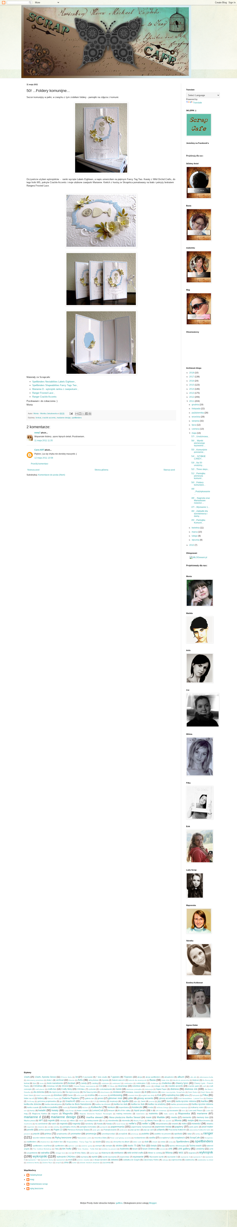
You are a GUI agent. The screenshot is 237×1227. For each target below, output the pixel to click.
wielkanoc (119, 1153)
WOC (181, 1153)
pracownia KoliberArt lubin (200, 1130)
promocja (91, 1133)
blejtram (195, 1080)
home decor (85, 1101)
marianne (202, 1113)
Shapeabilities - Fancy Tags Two (79, 1142)
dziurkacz (58, 1095)
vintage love (60, 1153)
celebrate (105, 1083)
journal (151, 1101)
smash (155, 1142)
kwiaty (55, 1110)
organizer (30, 1127)
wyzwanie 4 (185, 1157)
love (183, 1110)
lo (151, 1110)
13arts (27, 1077)
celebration (128, 1083)
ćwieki (118, 1089)
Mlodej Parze (138, 1121)
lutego (195, 536)
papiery (179, 1126)
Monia (178, 1120)
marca (195, 532)
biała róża (165, 1080)
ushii (211, 1149)
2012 (192, 397)
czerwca (196, 429)
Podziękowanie (110, 1130)
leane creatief (82, 1110)
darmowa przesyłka (134, 1089)
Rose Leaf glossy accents (120, 1138)
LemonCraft (97, 1110)
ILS (94, 1101)
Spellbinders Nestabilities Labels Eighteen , (54, 381)
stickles (119, 1145)
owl (49, 1127)
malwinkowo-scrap (39, 1184)
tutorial (162, 1149)
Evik (159, 1095)
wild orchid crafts (135, 1153)
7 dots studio (101, 1077)
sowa (163, 1142)
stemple (108, 1146)
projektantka (62, 1134)
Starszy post (169, 470)
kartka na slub (120, 1104)
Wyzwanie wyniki (156, 1157)
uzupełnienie (32, 1153)
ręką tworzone (36, 1188)
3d (76, 1077)
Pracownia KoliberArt (177, 1130)
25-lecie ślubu (66, 1077)
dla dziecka (38, 1092)
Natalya (109, 1124)
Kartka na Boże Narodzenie (78, 1104)
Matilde (161, 1117)
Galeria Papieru (70, 1098)
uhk (170, 1148)
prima (48, 1133)
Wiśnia (169, 1152)
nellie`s (146, 1123)
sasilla (152, 1137)
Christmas (38, 1086)
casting (95, 1083)
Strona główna (101, 470)
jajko (135, 1101)
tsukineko (124, 1149)
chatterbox (167, 1083)
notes (184, 1123)
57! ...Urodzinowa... (200, 436)
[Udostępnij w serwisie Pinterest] (90, 413)
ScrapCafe (195, 1137)
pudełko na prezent (162, 1134)
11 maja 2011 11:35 (43, 440)
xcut (70, 1159)
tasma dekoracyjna (178, 1146)
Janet (143, 1101)
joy (159, 1101)
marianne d (32, 1117)
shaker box (58, 1142)
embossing (116, 1095)
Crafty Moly (66, 1089)
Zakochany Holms (151, 1160)
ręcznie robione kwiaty (42, 1138)
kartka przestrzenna (179, 1104)
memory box (202, 1117)
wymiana (84, 1157)
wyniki (95, 1157)
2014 (192, 389)
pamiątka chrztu (69, 1127)
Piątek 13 (58, 1129)
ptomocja (134, 1134)
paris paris (193, 1127)
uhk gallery (184, 1148)
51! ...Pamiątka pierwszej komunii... (198, 476)
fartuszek (196, 1095)
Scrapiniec (209, 1138)
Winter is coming (155, 1153)
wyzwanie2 (60, 1160)
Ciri (100, 1086)
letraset (111, 1110)
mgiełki (51, 1120)
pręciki (36, 1133)
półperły (161, 1129)
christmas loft (52, 1086)
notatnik (174, 1124)
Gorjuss (209, 1098)
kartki (65, 1107)
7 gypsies (115, 1077)
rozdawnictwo (140, 1138)
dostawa (117, 1092)
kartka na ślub (138, 1104)
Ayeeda (105, 1080)
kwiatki (42, 1110)
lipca (194, 425)
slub (147, 1141)
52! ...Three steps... (200, 469)
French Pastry (53, 1098)
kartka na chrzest (102, 1104)
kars (169, 1101)
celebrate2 (116, 1083)
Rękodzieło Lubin (84, 1138)
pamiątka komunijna (88, 1127)
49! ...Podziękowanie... (200, 491)
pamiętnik (104, 1127)
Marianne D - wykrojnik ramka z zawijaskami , (55, 389)
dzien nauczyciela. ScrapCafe (173, 1092)
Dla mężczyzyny (72, 1092)
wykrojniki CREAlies (66, 1157)
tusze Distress (149, 1149)
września (196, 417)
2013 (192, 393)
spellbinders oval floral (42, 1146)
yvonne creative (83, 1160)
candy (84, 1083)
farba (186, 1095)
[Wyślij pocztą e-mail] (76, 413)
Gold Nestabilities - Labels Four (190, 1098)
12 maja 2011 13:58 (43, 458)
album (180, 1076)
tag (163, 1145)
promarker (76, 1133)
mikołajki (63, 1121)
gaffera (119, 1203)
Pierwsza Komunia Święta (78, 1130)
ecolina (91, 1095)
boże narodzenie (55, 1083)
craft (204, 1086)
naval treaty (120, 1124)
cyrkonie (92, 1089)
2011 (192, 401)
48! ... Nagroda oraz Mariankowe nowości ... (200, 500)
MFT (41, 1120)
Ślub (143, 1145)
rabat (189, 1134)
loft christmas (161, 1110)
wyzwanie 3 (172, 1157)
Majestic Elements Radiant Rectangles (96, 1114)
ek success (102, 1095)
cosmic (148, 1086)
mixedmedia (113, 1120)
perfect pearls (44, 1130)
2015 (192, 385)
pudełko (145, 1133)
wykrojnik (206, 1152)
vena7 (37, 432)
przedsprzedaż (108, 1134)
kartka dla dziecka (32, 1104)
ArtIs (80, 1080)
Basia (153, 1080)
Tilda (57, 1149)
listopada (196, 408)
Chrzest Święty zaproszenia (84, 1086)
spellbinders (77, 418)
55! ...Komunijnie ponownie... (199, 450)
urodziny (200, 1149)
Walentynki (106, 1153)
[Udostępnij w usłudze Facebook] (86, 413)
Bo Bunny (206, 1080)
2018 (192, 372)
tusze (135, 1149)
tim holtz (66, 1148)
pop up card (148, 1130)
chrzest (65, 1086)
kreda (150, 1107)
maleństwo (140, 1114)
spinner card (73, 1146)
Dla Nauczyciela (90, 1092)
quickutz (178, 1133)
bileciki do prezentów (181, 1080)
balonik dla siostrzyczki (137, 1080)
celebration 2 (141, 1083)
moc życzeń (167, 1121)
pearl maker (207, 1127)
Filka (205, 1095)
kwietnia (196, 528)
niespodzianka (162, 1124)
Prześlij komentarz (39, 464)
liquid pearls (140, 1110)
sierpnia (196, 421)
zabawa (114, 1159)
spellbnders (60, 1146)
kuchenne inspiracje (180, 1107)
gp (61, 1101)
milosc (72, 1120)
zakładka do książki (131, 1160)
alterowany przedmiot (35, 1080)
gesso (100, 1098)
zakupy (165, 1160)
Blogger (152, 1203)
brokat (38, 418)
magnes (54, 1114)
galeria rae (89, 1098)
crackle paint (193, 1086)
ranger (208, 1133)
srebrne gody (86, 1146)
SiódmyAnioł (36, 1175)
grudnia (196, 404)
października (198, 413)
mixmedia (126, 1120)
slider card (137, 1142)
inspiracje (114, 1101)
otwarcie (41, 1127)
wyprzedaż (124, 1157)
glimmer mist (115, 1098)
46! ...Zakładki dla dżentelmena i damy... (199, 513)
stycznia (196, 540)
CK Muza (111, 1086)
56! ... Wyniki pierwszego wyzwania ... (198, 443)
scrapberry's (165, 1138)
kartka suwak (33, 1107)
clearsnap (122, 1086)
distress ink (191, 1089)
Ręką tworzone (63, 1137)
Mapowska (184, 1113)
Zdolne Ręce (47, 1163)
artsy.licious (94, 1080)
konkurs (111, 1107)
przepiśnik (123, 1134)
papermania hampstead (141, 1127)
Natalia (100, 1124)
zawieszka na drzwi (205, 1160)
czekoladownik (105, 1089)
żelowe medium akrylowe (90, 1163)
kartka (204, 1101)
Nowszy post (33, 470)
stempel (98, 1146)
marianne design (64, 418)
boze (42, 1083)
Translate (197, 102)
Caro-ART (39, 450)
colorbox (136, 1086)
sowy (171, 1142)
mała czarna (169, 1114)
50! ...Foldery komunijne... (198, 483)
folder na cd (29, 1098)
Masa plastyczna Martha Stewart (125, 1117)
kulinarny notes (197, 1107)
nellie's (132, 1123)
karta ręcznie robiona (186, 1101)
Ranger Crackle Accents (44, 396)
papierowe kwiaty (163, 1127)
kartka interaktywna (53, 1104)
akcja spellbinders (153, 1077)
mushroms (28, 1124)
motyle (191, 1120)
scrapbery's (179, 1137)
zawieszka (189, 1160)
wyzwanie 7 (32, 1160)
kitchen (85, 1107)
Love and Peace (195, 1110)
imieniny (102, 1101)
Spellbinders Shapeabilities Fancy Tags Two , (55, 385)
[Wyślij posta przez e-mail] (71, 413)
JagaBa (125, 1101)
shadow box (45, 1142)
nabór (53, 1124)
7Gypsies (128, 1077)
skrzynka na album (121, 1142)
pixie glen (96, 1130)
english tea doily (147, 1095)
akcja (139, 1077)
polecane (123, 1130)
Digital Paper (161, 1089)
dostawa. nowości (133, 1092)
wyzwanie (138, 1156)
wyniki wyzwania (109, 1157)
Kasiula (73, 1107)
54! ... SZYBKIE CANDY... (198, 457)
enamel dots (133, 1095)
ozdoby (56, 1127)
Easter (70, 1095)
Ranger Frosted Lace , (43, 393)
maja (194, 433)
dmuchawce (105, 1092)
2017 (192, 376)
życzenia (106, 1162)
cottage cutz (159, 1086)
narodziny (89, 1124)
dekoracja (149, 1089)
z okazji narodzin (100, 1160)
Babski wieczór (118, 1080)
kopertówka (124, 1107)
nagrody (76, 1123)
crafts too (52, 1089)
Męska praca (29, 1120)
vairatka (45, 1152)
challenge (154, 1083)
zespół (58, 1163)
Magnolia (68, 1113)
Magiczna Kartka (39, 1114)
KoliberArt (96, 1107)
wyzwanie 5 (197, 1157)
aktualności (169, 1077)
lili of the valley (124, 1110)
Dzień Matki (28, 1095)
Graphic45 (70, 1101)
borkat (26, 1083)
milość (81, 1121)
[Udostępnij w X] (83, 413)
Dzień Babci (193, 1092)
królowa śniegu (163, 1107)
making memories (124, 1114)
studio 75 (132, 1145)
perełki (30, 1129)
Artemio (72, 1080)
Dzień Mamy (205, 1092)
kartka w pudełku (50, 1107)
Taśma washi (195, 1145)
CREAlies (81, 1089)
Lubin (208, 1110)
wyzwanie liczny (47, 1160)
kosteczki (137, 1107)
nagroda (64, 1123)
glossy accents (145, 1098)
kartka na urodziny (157, 1104)
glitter (130, 1098)
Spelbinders (182, 1141)
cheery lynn (181, 1083)
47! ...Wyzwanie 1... (200, 507)
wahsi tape (94, 1153)
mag (26, 1114)
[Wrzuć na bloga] (80, 413)
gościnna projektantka (46, 1101)
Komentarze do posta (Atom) (51, 475)
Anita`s (50, 1080)
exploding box (173, 1095)
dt (145, 1092)
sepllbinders (32, 1142)
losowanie (174, 1110)
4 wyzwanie (87, 1077)
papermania (117, 1126)
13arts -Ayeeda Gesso (45, 1077)
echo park (80, 1095)
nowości (196, 1123)
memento (186, 1117)
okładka (209, 1124)
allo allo (193, 1077)
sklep (108, 1142)
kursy (32, 1110)
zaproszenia (176, 1160)
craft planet (39, 1089)
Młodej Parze (152, 1120)
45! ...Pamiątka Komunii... (198, 521)
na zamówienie (41, 1124)
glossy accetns (166, 1098)
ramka (197, 1134)
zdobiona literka (33, 1163)
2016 (192, 381)
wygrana (192, 1153)
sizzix (98, 1141)
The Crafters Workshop (42, 1149)
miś (103, 1121)
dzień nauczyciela (43, 1095)
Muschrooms (204, 1120)
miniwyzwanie (93, 1120)
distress (174, 1089)
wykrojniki (40, 1156)
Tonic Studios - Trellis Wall (87, 1149)
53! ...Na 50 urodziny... (197, 463)
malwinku (153, 1113)
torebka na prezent (109, 1149)
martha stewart (94, 1117)
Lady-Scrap (69, 1110)
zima (66, 1162)
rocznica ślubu (100, 1138)
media (174, 1117)
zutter (74, 1163)
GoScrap (30, 1101)
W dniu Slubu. (80, 1153)
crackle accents (49, 418)
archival (60, 1080)
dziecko (154, 1092)
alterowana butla (206, 1077)
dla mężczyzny (55, 1092)
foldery (40, 1098)
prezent (27, 1134)
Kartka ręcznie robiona (202, 1104)
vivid (70, 1153)
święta (154, 1145)
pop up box (135, 1130)
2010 (192, 545)
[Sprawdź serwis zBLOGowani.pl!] (198, 557)
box (34, 1083)
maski (148, 1117)
